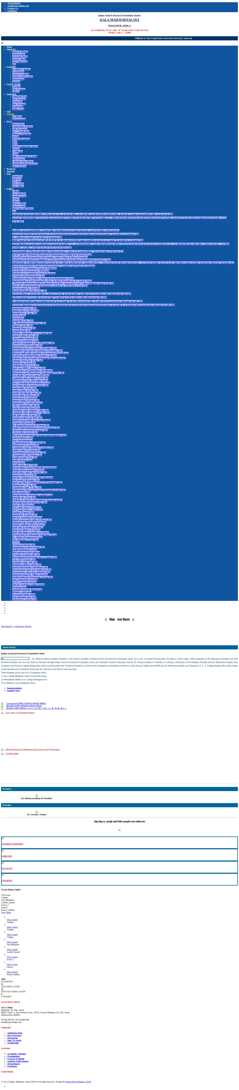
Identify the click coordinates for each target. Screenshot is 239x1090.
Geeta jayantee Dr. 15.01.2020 (26, 288)
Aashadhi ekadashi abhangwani (27, 589)
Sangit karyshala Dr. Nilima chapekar (30, 574)
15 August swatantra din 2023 (26, 555)
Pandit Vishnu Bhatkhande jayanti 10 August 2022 (36, 428)
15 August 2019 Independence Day (28, 276)
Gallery (10, 189)
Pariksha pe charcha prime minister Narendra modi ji (37, 500)
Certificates (17, 151)
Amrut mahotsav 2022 (22, 438)
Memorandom (19, 119)
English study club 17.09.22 (25, 465)
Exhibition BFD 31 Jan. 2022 (25, 365)
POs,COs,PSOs (19, 166)
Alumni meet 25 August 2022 (25, 445)
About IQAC (18, 124)
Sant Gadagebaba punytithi (25, 579)
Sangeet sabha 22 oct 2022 (24, 475)
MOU (15, 144)
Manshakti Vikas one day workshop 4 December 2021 (37, 350)
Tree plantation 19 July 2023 (25, 540)
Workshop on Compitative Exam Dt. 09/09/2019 (34, 268)
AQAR (15, 136)
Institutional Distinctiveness (25, 164)
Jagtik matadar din (21, 492)
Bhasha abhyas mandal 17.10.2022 (28, 470)
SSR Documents (19, 129)
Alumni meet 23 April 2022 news (27, 403)
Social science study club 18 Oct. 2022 (29, 472)
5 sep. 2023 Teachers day (23, 560)
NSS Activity (18, 184)
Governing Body (20, 57)
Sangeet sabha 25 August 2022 (26, 450)
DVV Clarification (20, 131)
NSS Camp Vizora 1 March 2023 (27, 510)
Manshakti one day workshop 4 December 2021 (34, 348)
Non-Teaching (18, 89)
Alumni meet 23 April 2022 (24, 398)
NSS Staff (16, 181)
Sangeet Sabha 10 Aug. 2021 (25, 335)
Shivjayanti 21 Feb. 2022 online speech (30, 380)
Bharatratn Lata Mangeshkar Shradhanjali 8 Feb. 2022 (38, 373)
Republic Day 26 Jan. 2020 (24, 313)
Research (11, 169)
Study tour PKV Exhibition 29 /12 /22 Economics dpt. (37, 482)
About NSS (17, 176)
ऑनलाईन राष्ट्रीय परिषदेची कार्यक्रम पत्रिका (24, 698)
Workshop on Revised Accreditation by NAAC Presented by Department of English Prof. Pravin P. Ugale (61, 260)
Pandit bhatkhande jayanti (24, 550)
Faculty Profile (13, 84)
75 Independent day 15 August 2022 (29, 443)
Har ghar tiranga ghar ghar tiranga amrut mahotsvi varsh (39, 435)
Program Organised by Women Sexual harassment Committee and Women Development (53, 266)
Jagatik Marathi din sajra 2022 (26, 393)
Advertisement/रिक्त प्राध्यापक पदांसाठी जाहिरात (119, 633)
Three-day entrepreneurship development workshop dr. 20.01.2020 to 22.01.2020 (50, 286)
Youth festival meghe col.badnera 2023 (30, 567)
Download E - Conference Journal (16, 626)
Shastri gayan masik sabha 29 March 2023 (32, 520)
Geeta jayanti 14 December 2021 (27, 345)
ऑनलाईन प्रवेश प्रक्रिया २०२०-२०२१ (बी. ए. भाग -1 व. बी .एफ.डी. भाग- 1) (36, 700)
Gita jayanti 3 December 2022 (26, 480)
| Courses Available (15, 1059)
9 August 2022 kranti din (23, 423)
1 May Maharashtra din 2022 (26, 405)
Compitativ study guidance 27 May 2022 (31, 413)
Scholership (17, 106)
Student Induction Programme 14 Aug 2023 (32, 577)
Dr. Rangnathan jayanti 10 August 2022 (31, 425)
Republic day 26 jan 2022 (24, 363)
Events (15, 154)
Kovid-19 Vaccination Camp (25, 340)
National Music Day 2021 (24, 328)
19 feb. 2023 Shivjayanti (23, 505)
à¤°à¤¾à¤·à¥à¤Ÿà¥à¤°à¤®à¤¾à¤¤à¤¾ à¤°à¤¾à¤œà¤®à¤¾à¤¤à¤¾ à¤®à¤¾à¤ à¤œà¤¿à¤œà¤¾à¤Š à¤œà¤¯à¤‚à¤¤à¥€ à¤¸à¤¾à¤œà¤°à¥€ (75, 234)
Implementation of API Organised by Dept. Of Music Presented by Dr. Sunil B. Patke (52, 281)
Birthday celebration (22, 592)
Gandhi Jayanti (19, 196)
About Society (18, 54)
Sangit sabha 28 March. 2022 (25, 395)
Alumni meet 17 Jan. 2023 (24, 485)
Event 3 (15, 199)
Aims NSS (17, 179)
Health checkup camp (22, 460)
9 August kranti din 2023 (23, 545)
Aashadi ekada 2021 (21, 330)
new (14, 211)
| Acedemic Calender (16, 1054)
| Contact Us (12, 8)
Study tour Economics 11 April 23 (28, 527)
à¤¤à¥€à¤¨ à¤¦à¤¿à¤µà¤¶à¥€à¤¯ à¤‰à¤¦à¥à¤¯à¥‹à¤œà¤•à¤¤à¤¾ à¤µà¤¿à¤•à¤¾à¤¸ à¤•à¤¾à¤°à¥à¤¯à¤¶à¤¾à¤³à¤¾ (65, 230)
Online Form (18, 109)
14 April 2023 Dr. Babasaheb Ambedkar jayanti (34, 535)
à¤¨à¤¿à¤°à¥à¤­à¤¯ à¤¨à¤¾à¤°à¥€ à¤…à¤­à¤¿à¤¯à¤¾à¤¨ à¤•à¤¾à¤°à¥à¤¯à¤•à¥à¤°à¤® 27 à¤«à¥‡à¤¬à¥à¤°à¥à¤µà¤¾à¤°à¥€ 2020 (71, 294)
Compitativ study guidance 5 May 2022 (30, 410)
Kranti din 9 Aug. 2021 (23, 321)
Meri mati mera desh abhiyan (26, 552)
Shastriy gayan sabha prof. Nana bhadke (31, 420)
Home (9, 47)
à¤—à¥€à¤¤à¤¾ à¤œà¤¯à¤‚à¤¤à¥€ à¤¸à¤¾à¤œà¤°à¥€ (37, 237)
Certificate (17, 116)
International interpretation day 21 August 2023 (34, 557)
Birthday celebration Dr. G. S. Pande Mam (32, 333)
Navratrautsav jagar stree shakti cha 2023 (31, 570)
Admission (11, 94)
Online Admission (119, 640)
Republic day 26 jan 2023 (24, 497)
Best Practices (18, 159)
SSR (9, 111)
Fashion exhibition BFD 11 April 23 (28, 525)
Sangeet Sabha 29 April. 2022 (26, 400)
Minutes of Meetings (21, 134)
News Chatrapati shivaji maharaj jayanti (31, 383)
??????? (16, 542)
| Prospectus (12, 1038)
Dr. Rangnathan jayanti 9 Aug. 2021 (29, 323)
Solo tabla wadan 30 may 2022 (26, 415)
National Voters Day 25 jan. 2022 (27, 360)
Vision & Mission (20, 52)
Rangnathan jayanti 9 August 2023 (28, 547)
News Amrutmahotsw (22, 440)
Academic (11, 67)
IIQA (14, 141)
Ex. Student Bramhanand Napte (27, 537)
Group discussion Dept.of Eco (26, 408)
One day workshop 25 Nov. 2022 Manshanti (32, 477)
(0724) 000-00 (13, 3)
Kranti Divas (18, 318)
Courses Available (20, 74)
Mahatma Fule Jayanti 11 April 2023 (29, 522)
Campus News (13, 690)
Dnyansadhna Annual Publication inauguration (34, 467)
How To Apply (19, 104)
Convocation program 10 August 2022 (30, 430)
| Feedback (12, 11)
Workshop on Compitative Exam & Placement (34, 273)
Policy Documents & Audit (24, 156)
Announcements (14, 688)
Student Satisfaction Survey (25, 146)
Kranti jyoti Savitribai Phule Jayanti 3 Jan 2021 (34, 355)
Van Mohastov (19, 194)
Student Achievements (22, 77)
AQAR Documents (21, 139)
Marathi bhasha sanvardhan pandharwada (32, 495)
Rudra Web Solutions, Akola (78, 1082)
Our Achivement (20, 62)
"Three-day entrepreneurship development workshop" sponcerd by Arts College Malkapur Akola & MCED (63, 283)
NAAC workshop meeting (24, 582)
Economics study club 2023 (24, 562)
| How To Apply (14, 1040)
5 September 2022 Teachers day (27, 455)
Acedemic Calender (21, 69)
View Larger (12, 919)
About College (19, 59)
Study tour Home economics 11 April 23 (30, 532)
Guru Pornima (19, 316)
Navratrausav (18, 462)
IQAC (9, 121)
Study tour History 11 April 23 (26, 530)
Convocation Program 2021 (25, 338)
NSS (9, 174)
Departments (18, 79)
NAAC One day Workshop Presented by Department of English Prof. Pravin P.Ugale (52, 255)
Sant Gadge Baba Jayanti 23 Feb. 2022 (30, 385)
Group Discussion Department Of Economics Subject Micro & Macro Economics (50, 257)
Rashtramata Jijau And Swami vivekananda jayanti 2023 (39, 490)
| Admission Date (14, 1033)
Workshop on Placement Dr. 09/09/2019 (30, 271)
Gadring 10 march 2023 (23, 512)
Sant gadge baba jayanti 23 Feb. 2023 (29, 502)
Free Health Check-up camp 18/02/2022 (30, 375)
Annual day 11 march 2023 (24, 515)
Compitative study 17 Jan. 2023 (27, 487)
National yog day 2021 (22, 326)
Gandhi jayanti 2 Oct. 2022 (24, 457)
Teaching (16, 86)
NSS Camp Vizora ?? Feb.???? (26, 507)
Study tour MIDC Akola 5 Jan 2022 (29, 368)
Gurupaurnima (19, 587)
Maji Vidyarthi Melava (23, 208)
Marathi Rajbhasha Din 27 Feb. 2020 (29, 291)
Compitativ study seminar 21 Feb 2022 (30, 378)
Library (16, 91)
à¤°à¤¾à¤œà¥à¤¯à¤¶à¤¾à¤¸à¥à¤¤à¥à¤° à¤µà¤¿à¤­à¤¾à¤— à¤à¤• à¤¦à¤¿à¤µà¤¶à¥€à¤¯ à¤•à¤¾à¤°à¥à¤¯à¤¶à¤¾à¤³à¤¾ (68, 251)
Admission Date (19, 96)
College (15, 191)
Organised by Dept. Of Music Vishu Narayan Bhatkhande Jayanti (43, 278)
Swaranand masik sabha (23, 594)
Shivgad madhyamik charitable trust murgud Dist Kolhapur (40, 353)
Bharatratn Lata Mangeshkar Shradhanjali (32, 370)
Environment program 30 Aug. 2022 (29, 452)
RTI (14, 64)
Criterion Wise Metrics (23, 161)
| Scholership (13, 1043)
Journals (16, 82)
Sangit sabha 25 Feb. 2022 (24, 388)
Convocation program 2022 (25, 433)
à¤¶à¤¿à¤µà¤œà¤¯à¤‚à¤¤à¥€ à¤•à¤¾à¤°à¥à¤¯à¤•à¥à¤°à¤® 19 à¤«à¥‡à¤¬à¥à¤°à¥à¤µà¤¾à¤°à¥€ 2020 (59, 297)
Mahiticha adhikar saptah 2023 (26, 565)
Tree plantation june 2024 (24, 597)
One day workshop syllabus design (28, 584)
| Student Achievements (17, 1061)
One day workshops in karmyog (27, 517)
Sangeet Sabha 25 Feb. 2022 (25, 390)
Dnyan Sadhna (19, 204)
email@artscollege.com (18, 6)
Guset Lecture (18, 206)
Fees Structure (19, 99)
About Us (11, 49)
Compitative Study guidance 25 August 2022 (33, 448)
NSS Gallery (18, 186)
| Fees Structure (14, 1035)
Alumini (10, 114)
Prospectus (17, 101)
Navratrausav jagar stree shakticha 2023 (31, 572)
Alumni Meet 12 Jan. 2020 (24, 308)
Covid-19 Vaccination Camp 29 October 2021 (33, 343)
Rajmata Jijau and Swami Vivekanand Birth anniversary (39, 358)
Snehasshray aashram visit (24, 599)
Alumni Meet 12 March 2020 (25, 311)
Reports (16, 149)
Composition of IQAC (22, 126)
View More (6, 912)
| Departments (13, 1064)
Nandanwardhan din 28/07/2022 (27, 418)
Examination (18, 72)
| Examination (13, 1056)
